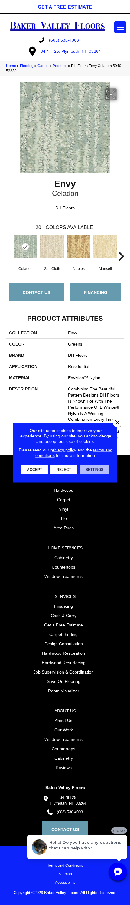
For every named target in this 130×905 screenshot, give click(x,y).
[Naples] (78, 246)
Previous (9, 247)
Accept (34, 469)
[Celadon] (25, 246)
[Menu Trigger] (120, 27)
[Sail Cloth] (52, 246)
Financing (95, 292)
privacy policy (63, 449)
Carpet (43, 66)
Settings (94, 469)
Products (60, 66)
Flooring (27, 66)
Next (120, 247)
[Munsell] (105, 246)
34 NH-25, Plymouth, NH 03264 (71, 51)
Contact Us (36, 292)
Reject (64, 469)
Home (11, 66)
